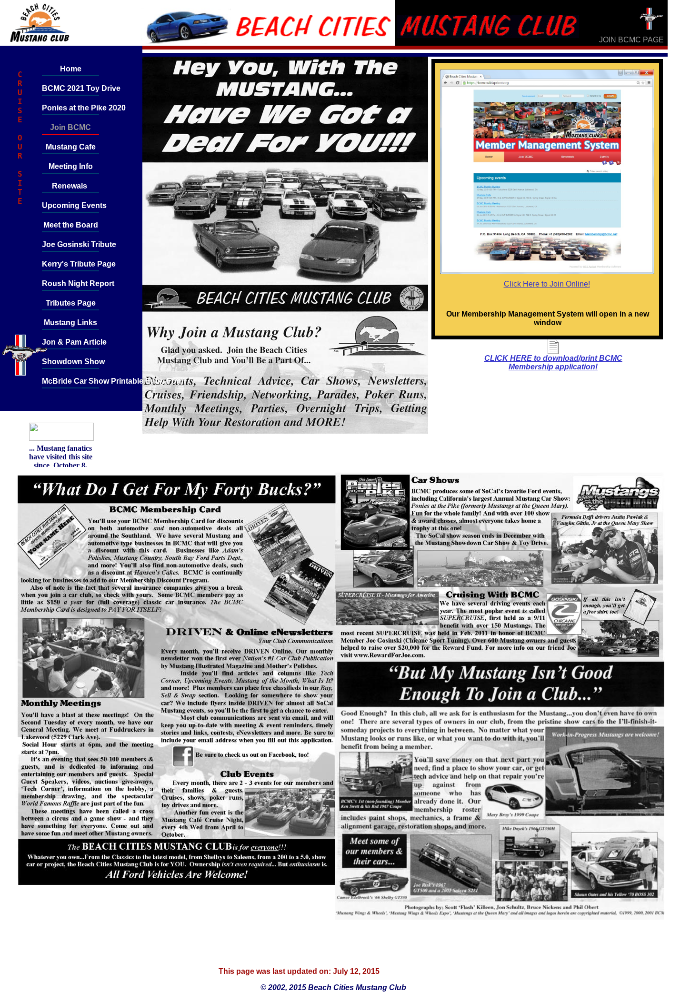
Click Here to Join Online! (547, 284)
